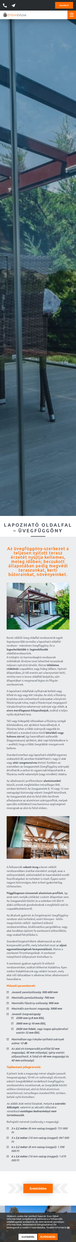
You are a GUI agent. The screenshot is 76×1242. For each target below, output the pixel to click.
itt (68, 1227)
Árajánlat (64, 5)
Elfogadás (47, 1236)
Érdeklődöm (38, 1188)
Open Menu (71, 15)
